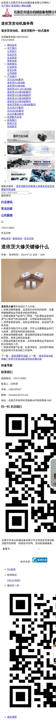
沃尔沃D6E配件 (15, 79)
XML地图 (28, 552)
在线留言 (12, 126)
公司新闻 (12, 73)
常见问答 (12, 70)
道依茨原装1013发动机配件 (21, 104)
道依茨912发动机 (16, 82)
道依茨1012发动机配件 (19, 92)
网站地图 (26, 5)
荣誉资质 (12, 60)
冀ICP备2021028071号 (23, 549)
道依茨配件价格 (24, 186)
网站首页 (12, 45)
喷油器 (12, 189)
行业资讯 (12, 67)
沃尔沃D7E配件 (15, 107)
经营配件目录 (14, 117)
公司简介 (12, 51)
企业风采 (12, 57)
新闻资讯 (12, 64)
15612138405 (13, 580)
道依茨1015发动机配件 (19, 95)
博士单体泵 (39, 186)
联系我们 (16, 5)
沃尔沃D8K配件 (15, 111)
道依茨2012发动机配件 (19, 98)
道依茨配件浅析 (19, 356)
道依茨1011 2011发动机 (19, 89)
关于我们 (6, 5)
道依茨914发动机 (16, 85)
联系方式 (12, 123)
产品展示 (12, 76)
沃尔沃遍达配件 (15, 114)
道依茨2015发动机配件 (19, 101)
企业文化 (12, 54)
